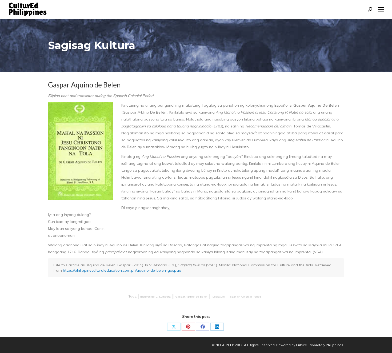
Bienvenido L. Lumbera (155, 296)
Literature (219, 296)
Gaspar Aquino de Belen (191, 296)
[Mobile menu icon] (381, 9)
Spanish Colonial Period (245, 296)
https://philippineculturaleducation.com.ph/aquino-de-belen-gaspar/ (122, 270)
